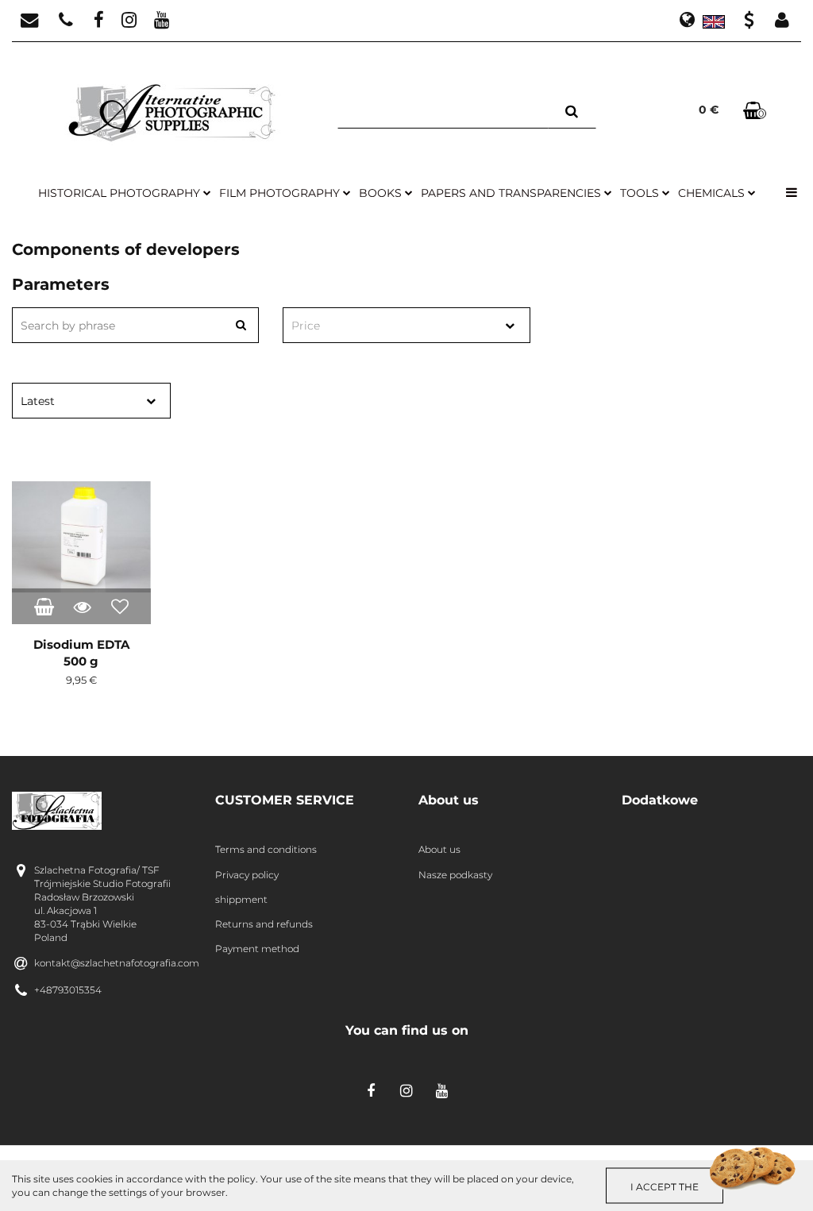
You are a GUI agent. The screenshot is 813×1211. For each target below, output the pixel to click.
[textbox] (392, 326)
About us (439, 849)
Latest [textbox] (38, 401)
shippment (241, 899)
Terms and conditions (266, 849)
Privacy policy (247, 875)
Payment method (257, 949)
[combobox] (406, 325)
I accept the (664, 1186)
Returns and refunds (264, 924)
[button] (305, 801)
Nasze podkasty (455, 875)
